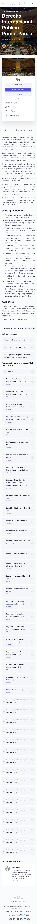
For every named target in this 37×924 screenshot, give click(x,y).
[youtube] (25, 919)
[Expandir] (4, 379)
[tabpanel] (18, 226)
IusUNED (16, 868)
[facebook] (10, 919)
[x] (28, 919)
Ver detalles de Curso (10, 39)
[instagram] (14, 919)
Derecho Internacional (11, 11)
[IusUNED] (7, 869)
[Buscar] (33, 3)
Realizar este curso (18, 90)
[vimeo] (21, 919)
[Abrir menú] (3, 3)
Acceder (19, 94)
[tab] (7, 130)
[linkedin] (18, 919)
